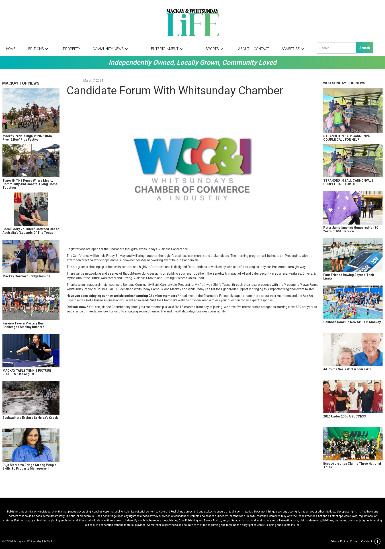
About (243, 49)
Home (11, 49)
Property (71, 49)
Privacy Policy (339, 541)
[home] (192, 22)
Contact (261, 49)
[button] (39, 49)
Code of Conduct (361, 541)
